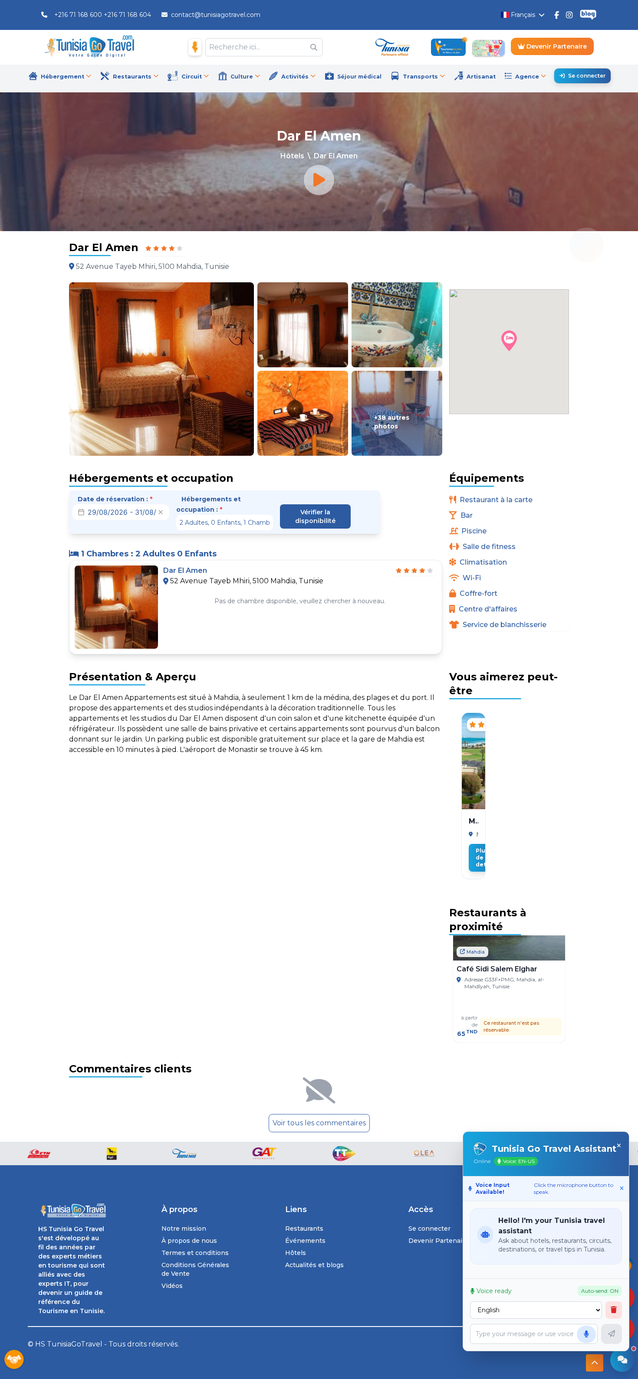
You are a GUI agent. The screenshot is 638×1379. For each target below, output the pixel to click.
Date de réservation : (115, 499)
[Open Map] (488, 47)
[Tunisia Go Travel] (72, 1210)
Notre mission (183, 1228)
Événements (305, 1241)
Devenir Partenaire (556, 46)
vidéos (172, 1286)
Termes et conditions (195, 1253)
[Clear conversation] (613, 1310)
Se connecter (586, 75)
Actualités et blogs (314, 1265)
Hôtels (292, 156)
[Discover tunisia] (392, 47)
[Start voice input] (586, 1334)
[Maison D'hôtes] (195, 47)
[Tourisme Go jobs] (448, 47)
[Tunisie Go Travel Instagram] (569, 14)
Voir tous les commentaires (319, 1123)
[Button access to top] (594, 1363)
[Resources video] (319, 180)
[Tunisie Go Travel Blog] (588, 15)
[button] (509, 341)
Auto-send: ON (599, 1291)
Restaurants (304, 1228)
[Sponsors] (14, 1360)
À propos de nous (189, 1241)
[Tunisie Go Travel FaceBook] (556, 14)
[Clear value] (160, 512)
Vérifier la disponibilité (315, 516)
